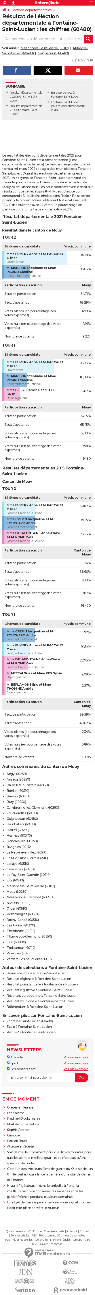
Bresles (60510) (18, 796)
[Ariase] (25, 1289)
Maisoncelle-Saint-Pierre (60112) (45, 48)
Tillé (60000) (16, 942)
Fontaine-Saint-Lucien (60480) (30, 1021)
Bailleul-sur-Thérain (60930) (28, 785)
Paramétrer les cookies (18, 1239)
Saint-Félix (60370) (21, 925)
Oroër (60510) (17, 908)
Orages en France (20, 1107)
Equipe (37, 1231)
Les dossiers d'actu (23, 1069)
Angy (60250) (17, 774)
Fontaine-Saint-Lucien (65, 102)
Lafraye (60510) (18, 864)
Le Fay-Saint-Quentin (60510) (28, 875)
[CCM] (70, 1263)
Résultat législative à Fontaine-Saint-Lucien (39, 990)
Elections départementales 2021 (34, 10)
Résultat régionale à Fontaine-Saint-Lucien (39, 979)
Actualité (16, 1057)
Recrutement (47, 1235)
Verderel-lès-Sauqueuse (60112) (30, 959)
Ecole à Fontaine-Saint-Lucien (29, 1027)
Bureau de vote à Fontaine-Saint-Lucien (36, 973)
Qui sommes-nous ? (18, 1231)
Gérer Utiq (41, 1239)
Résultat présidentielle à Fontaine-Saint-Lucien (42, 984)
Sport (14, 1063)
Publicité (71, 1231)
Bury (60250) (16, 802)
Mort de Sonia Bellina (23, 1124)
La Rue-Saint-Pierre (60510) (27, 858)
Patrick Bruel (17, 1141)
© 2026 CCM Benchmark (47, 1244)
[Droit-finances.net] (70, 1272)
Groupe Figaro (81, 1239)
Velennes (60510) (19, 953)
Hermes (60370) (19, 836)
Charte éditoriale (54, 1231)
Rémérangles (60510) (23, 914)
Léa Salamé (16, 1113)
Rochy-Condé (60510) (23, 920)
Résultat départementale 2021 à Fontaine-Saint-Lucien (26, 96)
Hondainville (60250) (22, 841)
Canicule (13, 1135)
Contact (84, 1231)
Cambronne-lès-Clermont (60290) (33, 808)
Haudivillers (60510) (21, 824)
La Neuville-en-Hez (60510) (27, 852)
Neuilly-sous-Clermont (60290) (30, 897)
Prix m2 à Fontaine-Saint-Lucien (31, 1032)
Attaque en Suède (20, 1146)
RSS (34, 1235)
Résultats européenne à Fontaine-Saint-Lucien (42, 996)
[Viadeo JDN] (70, 1281)
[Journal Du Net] (25, 1272)
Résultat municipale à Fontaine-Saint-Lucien (40, 1001)
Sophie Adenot (18, 1130)
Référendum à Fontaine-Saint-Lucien (35, 1007)
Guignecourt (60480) (53, 53)
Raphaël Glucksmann (23, 1118)
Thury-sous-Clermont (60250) (29, 936)
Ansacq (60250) (18, 779)
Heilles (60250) (18, 830)
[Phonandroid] (70, 1290)
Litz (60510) (15, 880)
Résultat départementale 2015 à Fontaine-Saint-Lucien (26, 110)
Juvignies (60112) (19, 847)
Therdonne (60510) (21, 931)
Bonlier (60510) (18, 791)
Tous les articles (19, 1235)
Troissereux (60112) (21, 948)
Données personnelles (71, 1235)
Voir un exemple (76, 1057)
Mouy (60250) (17, 892)
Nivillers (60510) (18, 903)
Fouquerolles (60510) (22, 813)
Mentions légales (60, 1239)
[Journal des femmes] (25, 1263)
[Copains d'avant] (25, 1281)
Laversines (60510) (20, 869)
